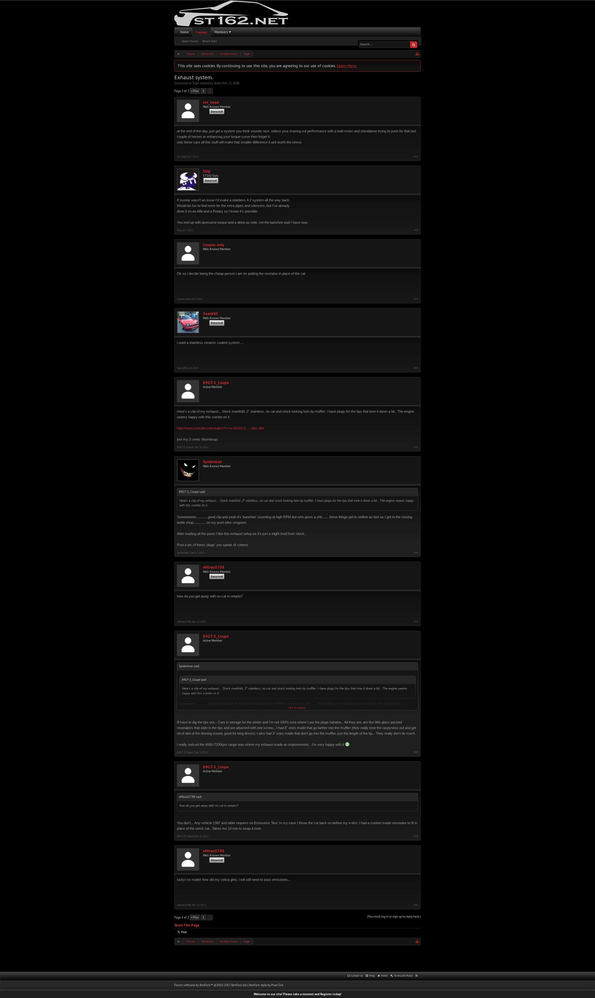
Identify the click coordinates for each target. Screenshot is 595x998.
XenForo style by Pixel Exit (266, 985)
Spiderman (212, 461)
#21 (416, 156)
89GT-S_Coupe (216, 382)
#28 (416, 752)
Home (184, 32)
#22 (416, 230)
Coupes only (213, 244)
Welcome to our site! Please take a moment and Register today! (297, 994)
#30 (416, 905)
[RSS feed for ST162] (417, 976)
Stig (206, 171)
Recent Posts (209, 41)
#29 (416, 836)
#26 (416, 552)
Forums (201, 32)
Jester (217, 83)
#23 (416, 299)
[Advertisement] (297, 958)
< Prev (195, 91)
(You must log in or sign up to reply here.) (394, 916)
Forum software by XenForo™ (210, 985)
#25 (416, 447)
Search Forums (190, 41)
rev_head (211, 102)
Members (221, 32)
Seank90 (210, 313)
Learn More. (347, 65)
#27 (416, 621)
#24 (416, 368)
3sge (196, 83)
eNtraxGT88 (214, 567)
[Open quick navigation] (417, 53)
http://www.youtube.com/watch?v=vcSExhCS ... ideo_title (220, 428)
